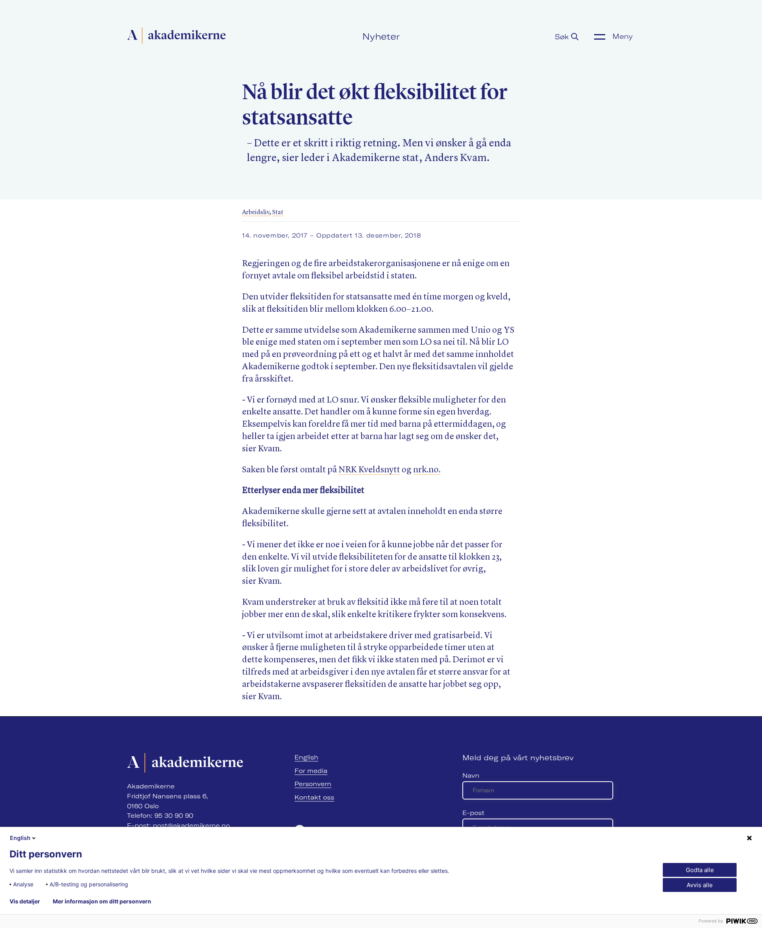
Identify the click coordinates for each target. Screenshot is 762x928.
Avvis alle (700, 885)
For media (310, 771)
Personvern (312, 784)
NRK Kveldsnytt (369, 470)
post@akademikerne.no (191, 825)
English (306, 757)
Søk (563, 36)
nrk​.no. (427, 470)
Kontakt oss (314, 797)
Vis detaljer (25, 901)
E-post (473, 813)
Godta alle (700, 870)
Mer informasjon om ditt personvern (102, 901)
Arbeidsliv (255, 212)
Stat (277, 212)
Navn (470, 775)
